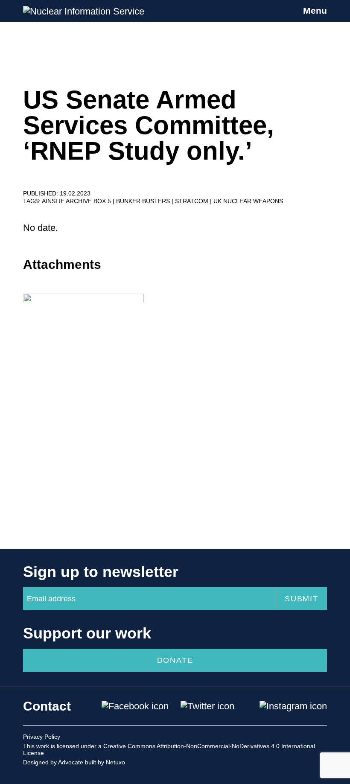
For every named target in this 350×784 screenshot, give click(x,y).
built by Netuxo (105, 762)
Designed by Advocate (53, 762)
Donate (175, 660)
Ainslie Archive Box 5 (77, 201)
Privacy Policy (41, 736)
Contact (47, 706)
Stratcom (192, 201)
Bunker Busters (144, 201)
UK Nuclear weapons (248, 201)
